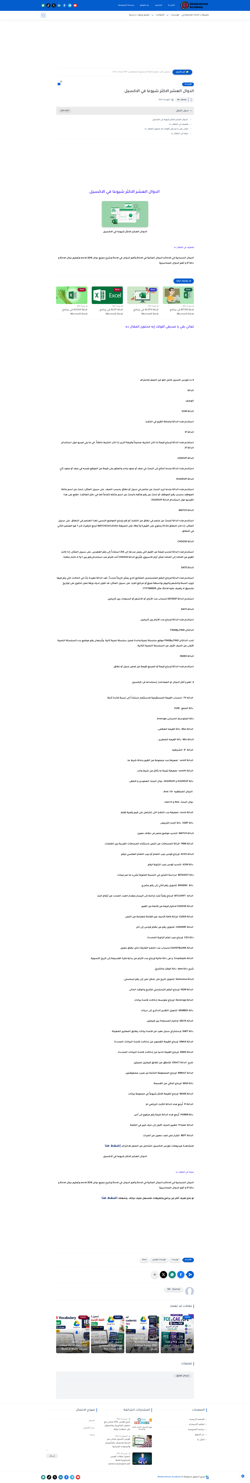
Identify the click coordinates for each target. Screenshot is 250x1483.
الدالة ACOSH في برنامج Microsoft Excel (74, 312)
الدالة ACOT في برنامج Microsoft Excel (111, 312)
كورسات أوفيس (159, 1260)
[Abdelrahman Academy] (194, 5)
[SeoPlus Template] (207, 1477)
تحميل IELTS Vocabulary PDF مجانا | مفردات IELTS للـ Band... (73, 1346)
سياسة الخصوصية (126, 5)
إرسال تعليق (182, 1376)
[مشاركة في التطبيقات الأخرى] (154, 1274)
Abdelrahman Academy (169, 1477)
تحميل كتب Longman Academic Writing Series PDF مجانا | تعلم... (144, 1344)
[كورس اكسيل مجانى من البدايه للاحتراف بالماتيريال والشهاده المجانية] (142, 1441)
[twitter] (54, 5)
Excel (144, 1260)
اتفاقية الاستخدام (196, 1424)
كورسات (175, 15)
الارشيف (158, 5)
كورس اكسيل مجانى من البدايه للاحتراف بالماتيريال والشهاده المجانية (117, 1443)
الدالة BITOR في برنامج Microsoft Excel (182, 312)
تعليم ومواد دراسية (139, 15)
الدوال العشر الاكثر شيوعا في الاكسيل (170, 120)
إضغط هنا (113, 1146)
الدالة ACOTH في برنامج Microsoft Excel (145, 312)
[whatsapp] (43, 5)
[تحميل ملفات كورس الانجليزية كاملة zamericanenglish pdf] (142, 1458)
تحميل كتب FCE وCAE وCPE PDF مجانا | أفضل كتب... (177, 1346)
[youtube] (75, 5)
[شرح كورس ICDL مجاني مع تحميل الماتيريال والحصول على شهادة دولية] (142, 1424)
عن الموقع (144, 5)
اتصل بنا (171, 5)
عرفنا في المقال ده (179, 134)
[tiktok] (48, 5)
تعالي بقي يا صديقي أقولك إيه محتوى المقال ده (166, 129)
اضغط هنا (109, 1198)
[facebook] (64, 5)
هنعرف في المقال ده (178, 124)
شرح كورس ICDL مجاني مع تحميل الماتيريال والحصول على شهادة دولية (117, 1426)
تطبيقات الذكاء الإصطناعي (195, 15)
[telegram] (70, 5)
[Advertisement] (125, 45)
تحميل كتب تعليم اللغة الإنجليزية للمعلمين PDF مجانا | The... (140, 72)
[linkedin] (59, 5)
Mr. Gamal (181, 100)
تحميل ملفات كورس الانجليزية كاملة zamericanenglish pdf (119, 1460)
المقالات (160, 15)
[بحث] (43, 15)
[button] (180, 1274)
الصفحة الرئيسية (196, 1419)
